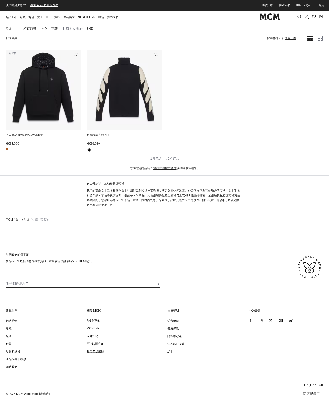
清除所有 (290, 38)
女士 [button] (40, 17)
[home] (270, 19)
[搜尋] (299, 16)
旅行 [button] (57, 17)
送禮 (9, 328)
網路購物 (11, 320)
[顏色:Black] (89, 150)
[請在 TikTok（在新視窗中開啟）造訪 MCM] (291, 320)
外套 (90, 29)
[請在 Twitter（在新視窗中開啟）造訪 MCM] (271, 320)
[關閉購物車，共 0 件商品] (321, 16)
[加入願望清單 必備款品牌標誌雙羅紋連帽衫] (75, 55)
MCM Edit (93, 328)
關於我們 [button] (112, 17)
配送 (9, 336)
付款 (9, 344)
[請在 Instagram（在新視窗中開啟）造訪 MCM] (260, 320)
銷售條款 (173, 320)
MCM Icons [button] (86, 17)
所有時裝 (30, 29)
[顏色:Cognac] (7, 149)
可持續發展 (95, 344)
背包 (31, 17)
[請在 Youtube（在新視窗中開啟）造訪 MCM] (281, 320)
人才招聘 (92, 336)
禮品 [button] (101, 17)
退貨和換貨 (13, 351)
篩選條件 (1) (275, 38)
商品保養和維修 (16, 359)
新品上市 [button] (11, 17)
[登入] (306, 16)
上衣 (43, 29)
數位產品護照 (95, 351)
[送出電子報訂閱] (158, 284)
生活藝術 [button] (69, 17)
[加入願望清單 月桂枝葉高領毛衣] (156, 55)
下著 (54, 29)
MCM (9, 219)
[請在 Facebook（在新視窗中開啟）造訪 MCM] (250, 320)
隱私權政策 (174, 336)
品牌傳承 (93, 320)
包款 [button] (23, 17)
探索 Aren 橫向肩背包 (44, 5)
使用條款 (173, 328)
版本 (170, 351)
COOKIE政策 (175, 344)
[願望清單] (314, 16)
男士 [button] (49, 17)
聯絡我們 (284, 5)
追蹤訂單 (267, 5)
